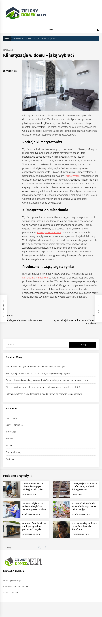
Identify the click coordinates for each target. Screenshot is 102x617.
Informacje (8, 50)
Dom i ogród (11, 418)
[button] (98, 30)
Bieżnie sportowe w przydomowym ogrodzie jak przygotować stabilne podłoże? (43, 387)
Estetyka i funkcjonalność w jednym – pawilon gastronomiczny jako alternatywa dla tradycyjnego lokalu (34, 529)
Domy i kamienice (14, 425)
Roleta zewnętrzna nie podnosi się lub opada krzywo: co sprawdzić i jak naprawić (44, 394)
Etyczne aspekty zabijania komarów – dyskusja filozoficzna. (84, 526)
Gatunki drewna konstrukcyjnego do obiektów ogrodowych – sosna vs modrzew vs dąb (47, 380)
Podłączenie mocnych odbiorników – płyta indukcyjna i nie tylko (36, 366)
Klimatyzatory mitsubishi (35, 277)
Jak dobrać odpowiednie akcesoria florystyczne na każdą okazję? (84, 506)
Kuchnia (10, 438)
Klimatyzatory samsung (49, 232)
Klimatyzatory (73, 175)
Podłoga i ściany (14, 452)
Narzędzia (10, 445)
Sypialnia (10, 459)
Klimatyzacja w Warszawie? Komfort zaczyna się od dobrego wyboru (38, 373)
